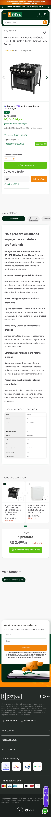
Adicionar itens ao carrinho (27, 550)
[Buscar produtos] (45, 22)
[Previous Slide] (2, 7)
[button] (25, 78)
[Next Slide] (49, 7)
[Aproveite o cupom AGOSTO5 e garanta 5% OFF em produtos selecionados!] (25, 2)
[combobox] (25, 22)
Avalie (15, 51)
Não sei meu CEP (10, 184)
